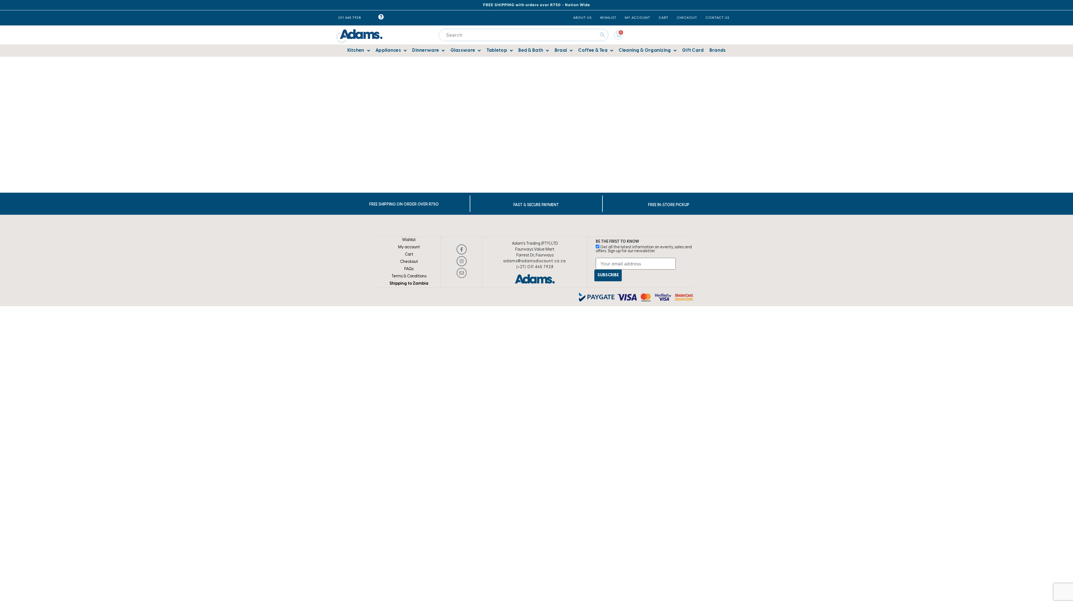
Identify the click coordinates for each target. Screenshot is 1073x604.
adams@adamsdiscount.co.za (534, 261)
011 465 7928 (349, 18)
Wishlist (409, 240)
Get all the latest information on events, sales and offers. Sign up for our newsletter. (644, 249)
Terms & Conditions (408, 276)
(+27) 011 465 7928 (535, 267)
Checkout (409, 262)
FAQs (409, 269)
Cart (409, 255)
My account (409, 247)
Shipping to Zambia (409, 284)
